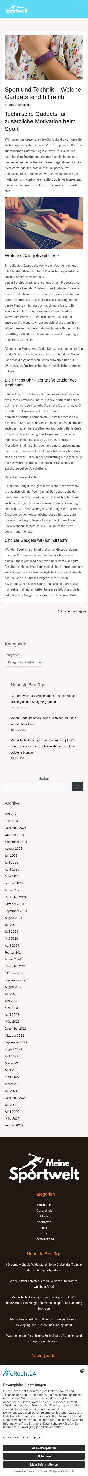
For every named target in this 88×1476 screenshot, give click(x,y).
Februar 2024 (14, 952)
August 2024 (13, 918)
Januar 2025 (13, 890)
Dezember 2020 (16, 1097)
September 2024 (16, 911)
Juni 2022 (11, 1056)
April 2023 (12, 1014)
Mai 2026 (11, 821)
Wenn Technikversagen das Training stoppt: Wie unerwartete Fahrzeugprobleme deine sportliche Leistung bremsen (43, 746)
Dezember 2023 (16, 966)
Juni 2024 (11, 931)
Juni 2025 (11, 862)
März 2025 (12, 876)
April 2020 (12, 1111)
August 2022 (13, 1049)
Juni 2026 (11, 814)
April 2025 (12, 869)
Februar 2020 (14, 1125)
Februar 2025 (14, 883)
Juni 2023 (11, 1001)
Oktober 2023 (14, 973)
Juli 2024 (11, 924)
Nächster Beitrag (72, 611)
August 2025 (13, 848)
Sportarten (44, 1222)
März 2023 (12, 1021)
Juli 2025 (11, 855)
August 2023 (13, 987)
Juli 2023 (11, 994)
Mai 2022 (11, 1063)
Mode (44, 1216)
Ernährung (44, 1204)
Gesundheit (44, 1210)
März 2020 (12, 1118)
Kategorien (12, 655)
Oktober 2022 (14, 1035)
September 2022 (16, 1042)
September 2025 (16, 841)
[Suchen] (77, 786)
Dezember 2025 (16, 827)
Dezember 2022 (16, 1028)
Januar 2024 (13, 959)
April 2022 (12, 1070)
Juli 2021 (11, 1091)
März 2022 (12, 1077)
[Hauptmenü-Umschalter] (79, 9)
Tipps (44, 1227)
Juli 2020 (11, 1104)
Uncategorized (44, 1239)
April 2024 (12, 945)
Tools (10, 104)
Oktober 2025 (14, 834)
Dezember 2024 (16, 897)
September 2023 (16, 980)
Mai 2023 (11, 1008)
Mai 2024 (11, 938)
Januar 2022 (13, 1084)
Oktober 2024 (14, 904)
